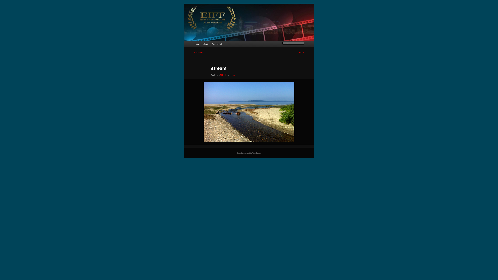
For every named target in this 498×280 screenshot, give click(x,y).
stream (232, 75)
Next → (301, 52)
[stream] (249, 112)
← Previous (198, 52)
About (205, 44)
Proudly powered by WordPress (249, 153)
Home (197, 44)
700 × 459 (223, 75)
